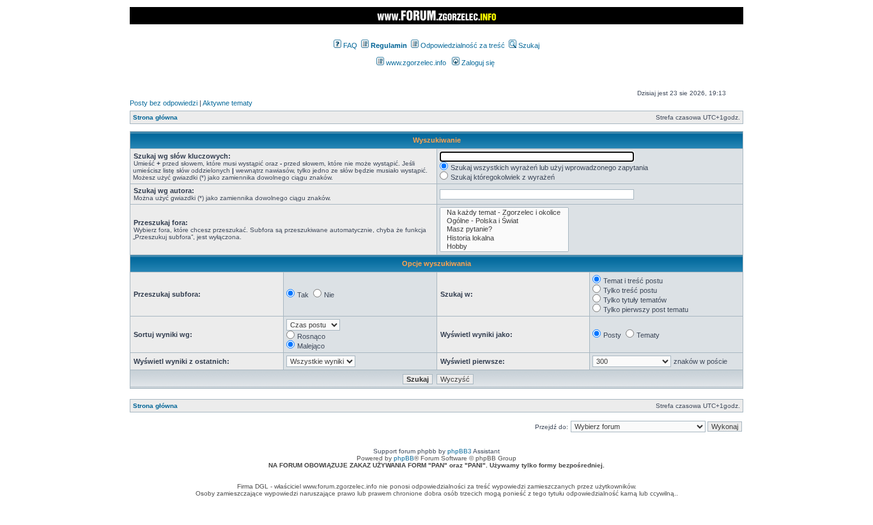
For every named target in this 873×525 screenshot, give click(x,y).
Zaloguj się (477, 63)
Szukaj (527, 45)
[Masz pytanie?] (504, 229)
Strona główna (155, 117)
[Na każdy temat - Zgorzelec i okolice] (504, 212)
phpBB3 (459, 451)
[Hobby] (504, 246)
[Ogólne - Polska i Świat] (504, 221)
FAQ (349, 45)
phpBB (404, 458)
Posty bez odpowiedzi (163, 103)
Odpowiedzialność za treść (462, 45)
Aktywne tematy (227, 103)
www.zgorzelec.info (415, 63)
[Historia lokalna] (504, 238)
